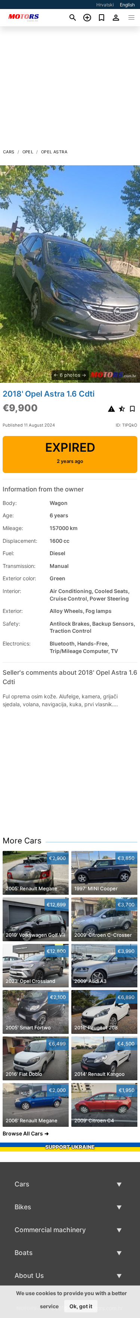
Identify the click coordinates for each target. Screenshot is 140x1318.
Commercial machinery (50, 1230)
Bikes (23, 1207)
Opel (28, 151)
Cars (9, 151)
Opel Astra (54, 151)
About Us (29, 1275)
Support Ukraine (70, 1147)
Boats (23, 1253)
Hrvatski (105, 4)
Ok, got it (80, 1306)
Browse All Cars (23, 1133)
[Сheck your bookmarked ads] (101, 18)
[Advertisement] (70, 89)
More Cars (22, 840)
